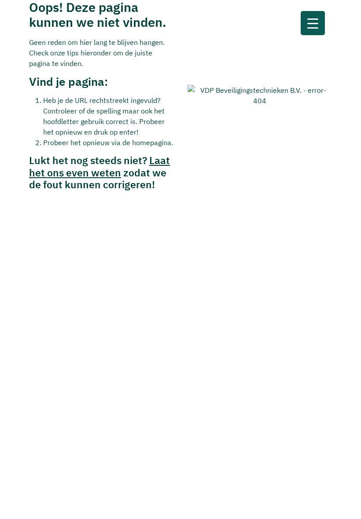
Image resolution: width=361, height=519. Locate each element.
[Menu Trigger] (313, 23)
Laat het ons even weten (99, 166)
